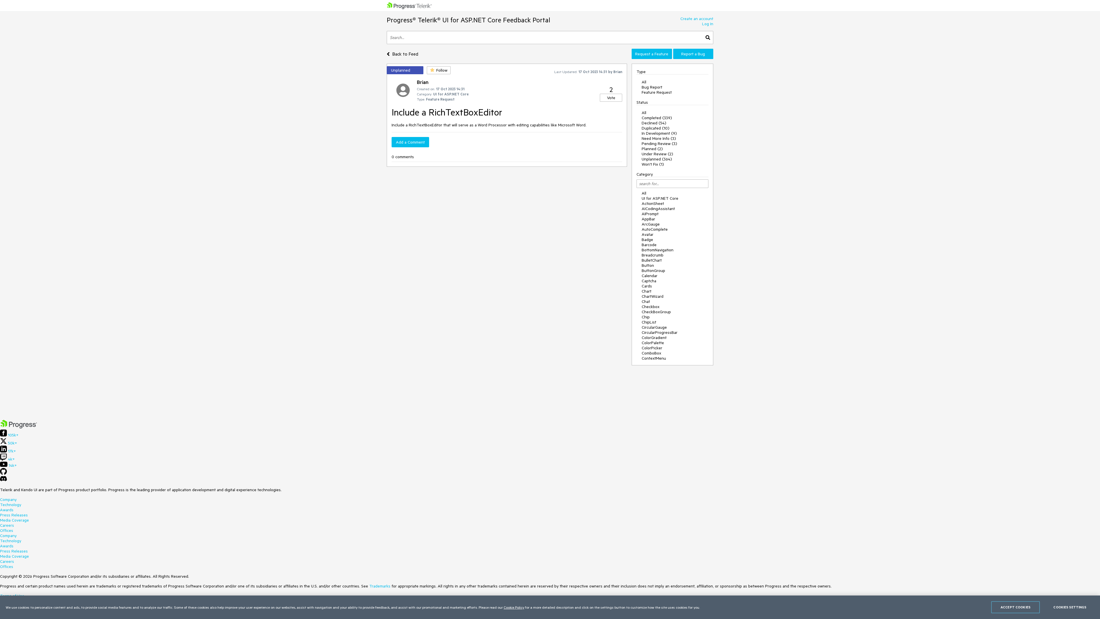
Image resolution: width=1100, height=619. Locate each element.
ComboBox (651, 353)
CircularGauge (654, 327)
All (644, 82)
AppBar (648, 219)
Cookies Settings (1069, 607)
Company (8, 499)
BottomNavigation (657, 249)
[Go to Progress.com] (18, 427)
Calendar (649, 275)
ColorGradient (654, 337)
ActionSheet (653, 203)
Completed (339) (657, 117)
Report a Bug (693, 53)
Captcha (649, 280)
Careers (7, 525)
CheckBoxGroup (656, 311)
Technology (10, 504)
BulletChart (652, 260)
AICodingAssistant (658, 208)
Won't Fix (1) (653, 164)
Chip (646, 317)
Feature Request (657, 92)
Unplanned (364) (657, 159)
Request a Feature (651, 53)
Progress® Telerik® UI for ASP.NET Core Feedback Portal (468, 20)
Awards (6, 509)
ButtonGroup (653, 270)
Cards (647, 286)
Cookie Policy (514, 607)
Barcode (649, 244)
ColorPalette (653, 342)
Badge (647, 239)
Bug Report (652, 87)
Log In (707, 23)
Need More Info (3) (659, 138)
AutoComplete (655, 229)
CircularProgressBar (659, 332)
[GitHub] (3, 473)
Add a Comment (410, 142)
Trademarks (379, 586)
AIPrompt (650, 213)
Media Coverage (14, 520)
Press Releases (14, 515)
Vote (611, 97)
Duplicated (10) (655, 128)
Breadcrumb (652, 255)
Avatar (647, 234)
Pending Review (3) (659, 143)
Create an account (696, 18)
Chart (646, 291)
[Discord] (3, 480)
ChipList (649, 322)
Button (648, 265)
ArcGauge (651, 224)
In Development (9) (659, 133)
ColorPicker (652, 347)
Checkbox (650, 306)
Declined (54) (654, 123)
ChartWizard (652, 296)
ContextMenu (654, 358)
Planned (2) (652, 148)
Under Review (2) (657, 153)
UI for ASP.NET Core (660, 198)
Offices (6, 530)
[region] (550, 607)
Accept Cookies (1015, 607)
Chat (646, 301)
